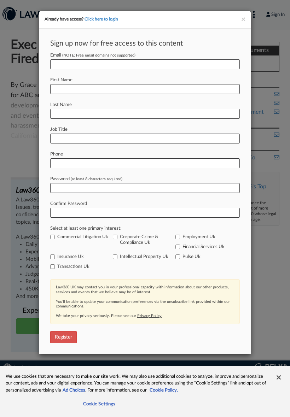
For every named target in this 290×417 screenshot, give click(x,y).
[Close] (278, 377)
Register (63, 337)
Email (92, 55)
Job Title (59, 129)
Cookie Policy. (164, 390)
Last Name (61, 104)
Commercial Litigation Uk (82, 237)
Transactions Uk (73, 266)
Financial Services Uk (203, 247)
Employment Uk (198, 237)
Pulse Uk (191, 256)
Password (86, 179)
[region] (145, 391)
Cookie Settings (99, 404)
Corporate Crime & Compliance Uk (139, 240)
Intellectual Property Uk (144, 256)
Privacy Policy (149, 316)
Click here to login (101, 19)
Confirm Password (68, 203)
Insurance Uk (70, 256)
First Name (61, 80)
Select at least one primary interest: (85, 228)
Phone (56, 154)
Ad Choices (74, 390)
